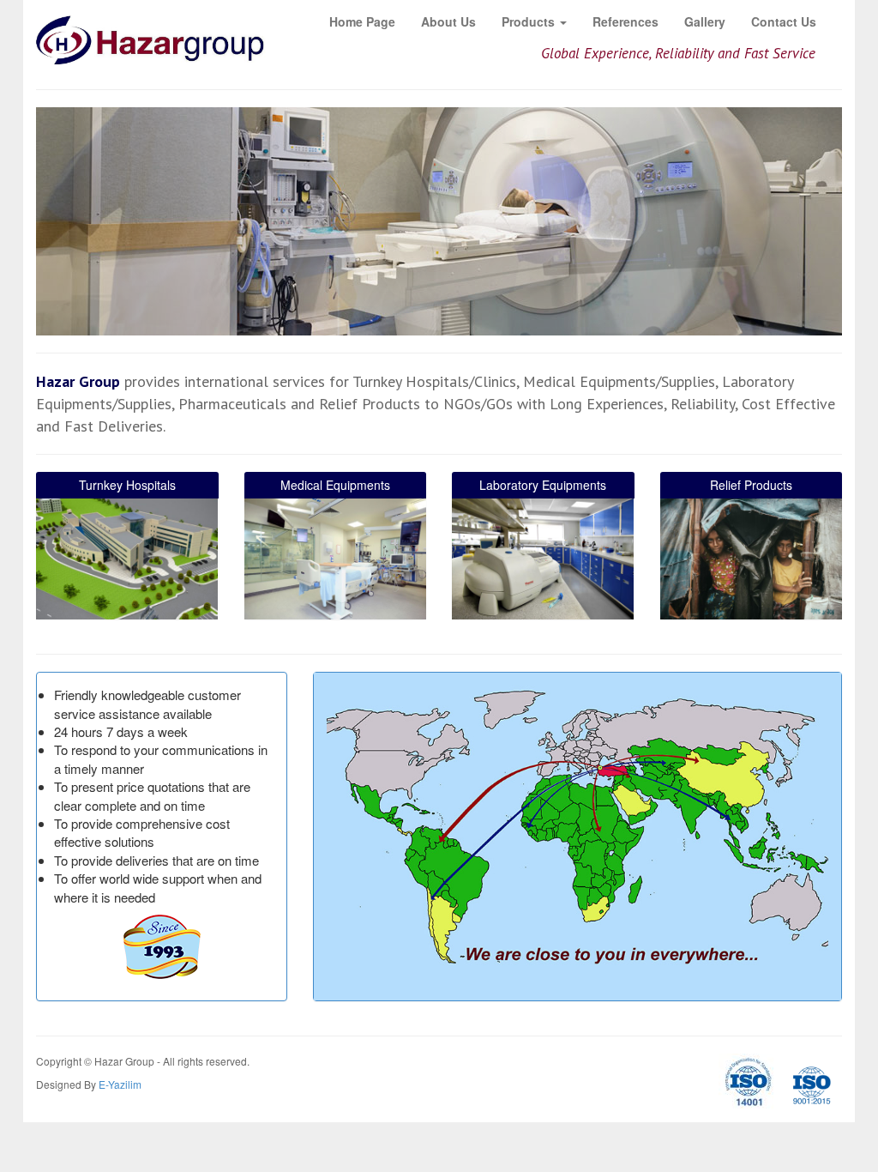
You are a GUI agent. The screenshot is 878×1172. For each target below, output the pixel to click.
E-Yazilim (120, 1084)
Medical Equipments (335, 484)
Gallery (704, 21)
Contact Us (783, 21)
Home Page (362, 21)
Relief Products (751, 484)
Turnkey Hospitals (127, 484)
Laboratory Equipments (542, 484)
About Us (448, 21)
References (625, 21)
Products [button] (530, 21)
